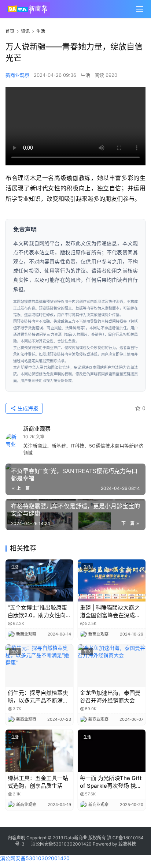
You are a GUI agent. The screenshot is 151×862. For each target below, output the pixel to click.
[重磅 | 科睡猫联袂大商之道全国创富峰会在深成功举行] (112, 580)
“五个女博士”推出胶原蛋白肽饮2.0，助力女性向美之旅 (39, 611)
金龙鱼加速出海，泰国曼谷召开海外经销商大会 (110, 696)
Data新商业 (75, 837)
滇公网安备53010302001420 (61, 844)
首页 (9, 31)
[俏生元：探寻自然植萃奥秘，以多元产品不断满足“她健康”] (39, 665)
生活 (85, 75)
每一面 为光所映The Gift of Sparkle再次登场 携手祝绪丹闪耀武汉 (111, 782)
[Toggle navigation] (139, 9)
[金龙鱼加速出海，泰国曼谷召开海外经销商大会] (112, 665)
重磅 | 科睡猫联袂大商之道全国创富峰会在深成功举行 (110, 611)
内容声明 (16, 837)
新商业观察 (17, 75)
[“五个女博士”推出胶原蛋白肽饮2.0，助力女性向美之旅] (39, 580)
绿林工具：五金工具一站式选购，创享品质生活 (38, 782)
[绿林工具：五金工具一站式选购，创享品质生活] (39, 751)
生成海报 (27, 408)
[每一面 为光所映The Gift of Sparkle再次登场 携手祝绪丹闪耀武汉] (112, 751)
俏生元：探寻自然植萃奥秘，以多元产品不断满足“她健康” (38, 696)
